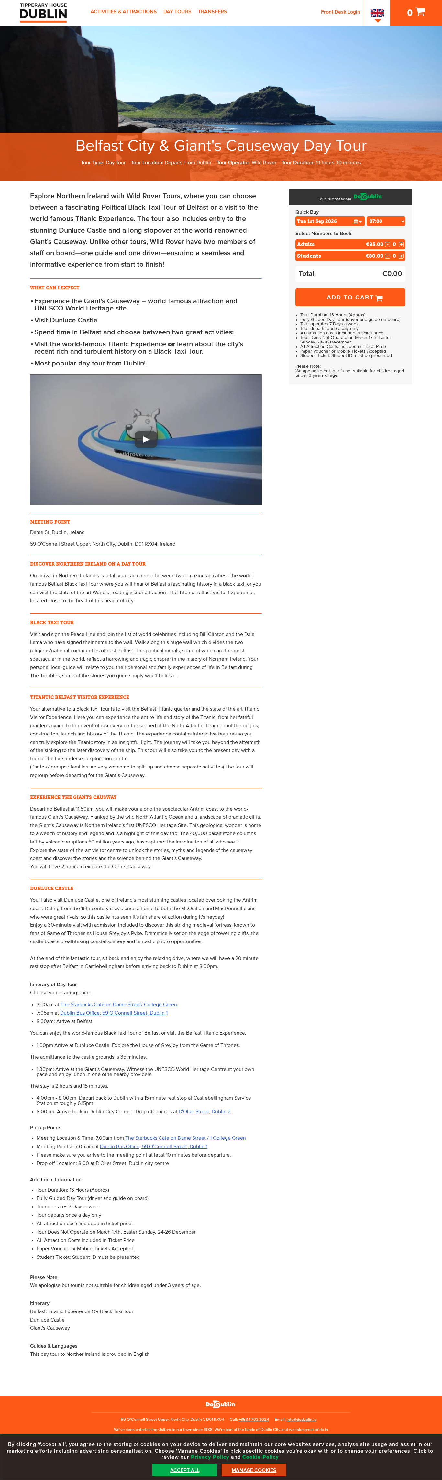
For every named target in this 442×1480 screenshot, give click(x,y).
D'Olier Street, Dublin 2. (204, 1111)
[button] (146, 439)
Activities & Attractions (124, 11)
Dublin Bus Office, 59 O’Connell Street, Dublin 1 (114, 1013)
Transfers (212, 11)
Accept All (185, 1470)
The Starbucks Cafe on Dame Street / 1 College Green (185, 1138)
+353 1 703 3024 (254, 1420)
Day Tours (177, 11)
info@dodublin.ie (301, 1420)
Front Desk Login (340, 12)
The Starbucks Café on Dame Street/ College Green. (119, 1004)
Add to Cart (350, 297)
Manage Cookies (254, 1470)
